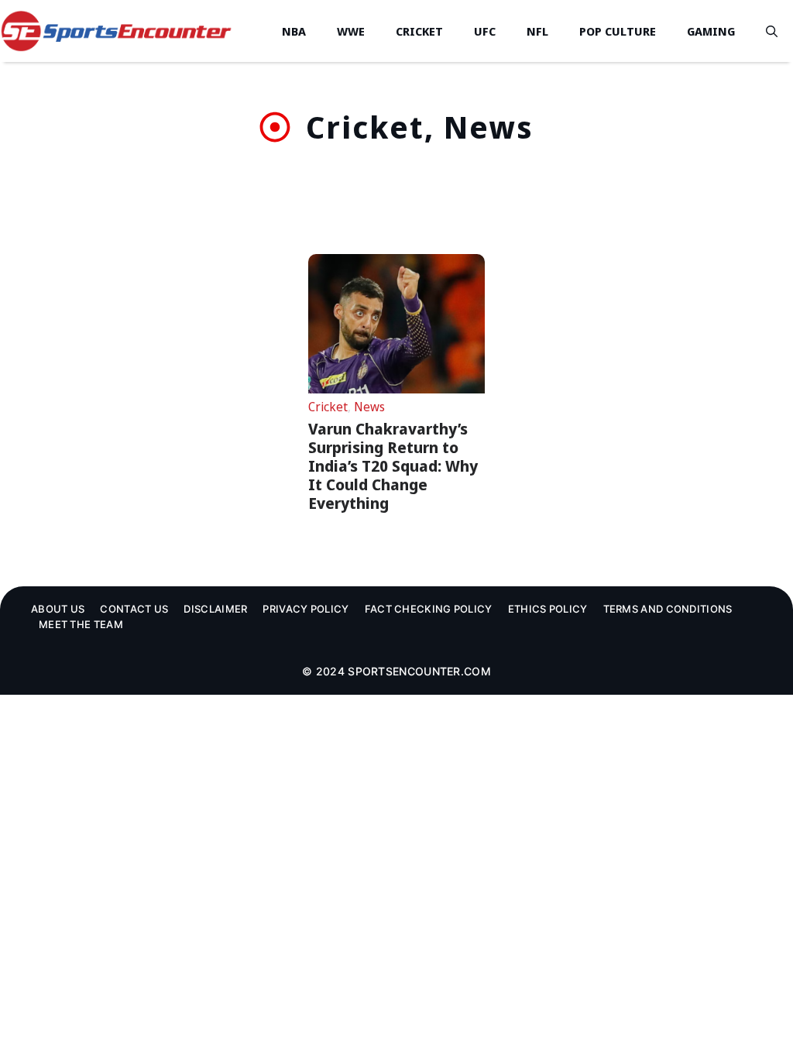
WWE (351, 31)
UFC (485, 31)
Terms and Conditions (668, 609)
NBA (294, 31)
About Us (57, 609)
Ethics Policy (548, 609)
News (369, 406)
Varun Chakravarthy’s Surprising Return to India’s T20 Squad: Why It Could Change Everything (393, 466)
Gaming (711, 31)
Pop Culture (617, 31)
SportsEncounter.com (419, 671)
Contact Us (134, 609)
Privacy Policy (305, 609)
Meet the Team (81, 624)
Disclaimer (215, 609)
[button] (771, 31)
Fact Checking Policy (429, 609)
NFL (537, 31)
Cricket (419, 31)
